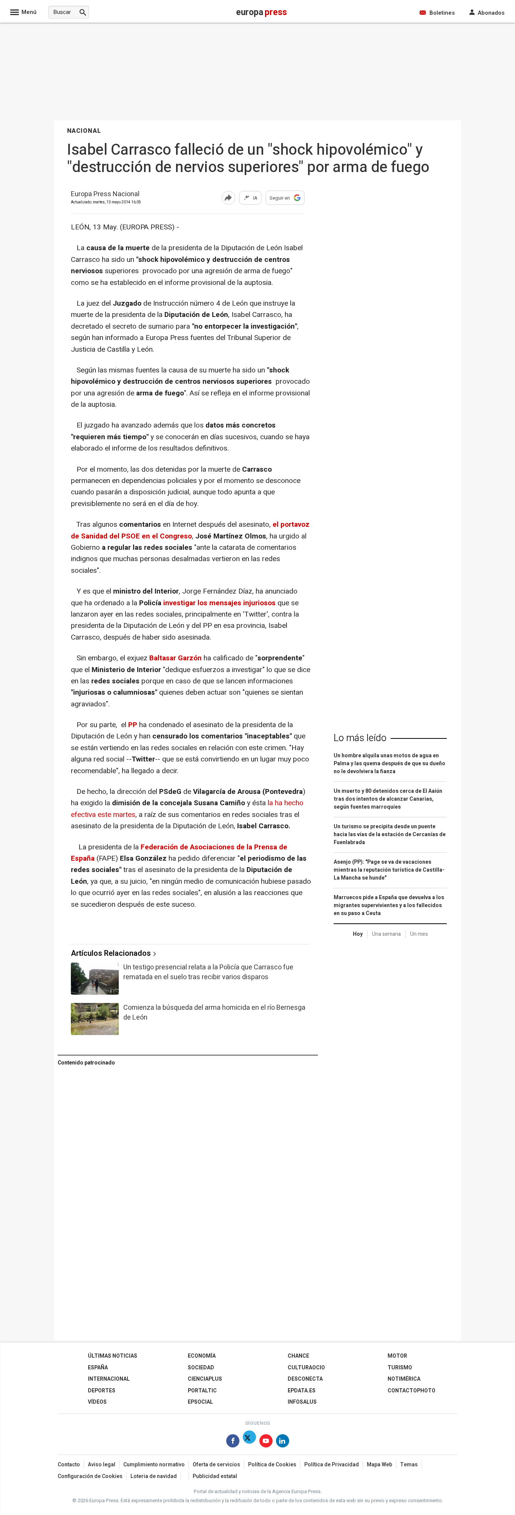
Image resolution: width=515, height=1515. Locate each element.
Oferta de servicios (216, 1465)
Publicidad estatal (215, 1476)
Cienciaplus (205, 1379)
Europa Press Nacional (105, 194)
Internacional (109, 1379)
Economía (202, 1356)
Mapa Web (379, 1465)
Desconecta (305, 1379)
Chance (298, 1356)
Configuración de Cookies (90, 1476)
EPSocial (200, 1402)
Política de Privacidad (331, 1465)
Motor (397, 1356)
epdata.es (302, 1391)
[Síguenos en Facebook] (233, 1442)
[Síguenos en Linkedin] (282, 1442)
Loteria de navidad (153, 1476)
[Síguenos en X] (249, 1442)
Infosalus (302, 1402)
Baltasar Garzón (175, 658)
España (98, 1368)
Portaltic (202, 1391)
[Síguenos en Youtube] (266, 1442)
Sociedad (201, 1368)
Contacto (69, 1465)
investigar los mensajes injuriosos (218, 603)
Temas (409, 1465)
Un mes (419, 934)
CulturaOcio (306, 1368)
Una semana (386, 934)
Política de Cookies (272, 1465)
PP (132, 725)
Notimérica (404, 1379)
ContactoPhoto (411, 1391)
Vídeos (97, 1402)
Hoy (358, 934)
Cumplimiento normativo (154, 1465)
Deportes (101, 1391)
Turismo (400, 1368)
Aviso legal (101, 1465)
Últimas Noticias (112, 1356)
